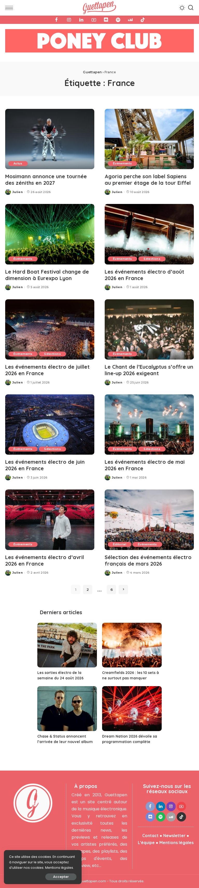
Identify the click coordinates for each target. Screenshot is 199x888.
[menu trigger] (10, 8)
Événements (122, 163)
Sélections (152, 259)
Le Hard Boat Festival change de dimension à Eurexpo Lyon (47, 274)
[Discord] (106, 20)
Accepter (61, 877)
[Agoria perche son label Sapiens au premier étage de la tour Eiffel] (149, 139)
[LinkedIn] (81, 20)
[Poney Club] (99, 42)
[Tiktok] (143, 20)
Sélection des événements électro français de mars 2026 (148, 560)
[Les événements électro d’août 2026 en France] (149, 234)
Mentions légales (176, 842)
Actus (18, 163)
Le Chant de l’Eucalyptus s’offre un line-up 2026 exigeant (149, 369)
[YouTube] (94, 20)
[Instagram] (69, 20)
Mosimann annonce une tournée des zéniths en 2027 (46, 179)
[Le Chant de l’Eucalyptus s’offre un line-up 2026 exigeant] (149, 329)
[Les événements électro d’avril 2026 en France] (49, 519)
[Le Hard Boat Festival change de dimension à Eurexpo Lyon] (49, 234)
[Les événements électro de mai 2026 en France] (149, 424)
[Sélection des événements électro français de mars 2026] (149, 519)
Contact (150, 835)
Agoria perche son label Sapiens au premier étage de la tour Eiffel (148, 179)
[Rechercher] (191, 8)
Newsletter (174, 835)
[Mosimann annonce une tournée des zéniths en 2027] (49, 139)
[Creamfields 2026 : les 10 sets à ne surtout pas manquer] (132, 645)
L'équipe (146, 842)
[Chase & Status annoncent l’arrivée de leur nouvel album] (67, 708)
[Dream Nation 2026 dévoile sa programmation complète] (132, 708)
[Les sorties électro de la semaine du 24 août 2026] (67, 645)
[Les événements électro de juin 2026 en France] (49, 424)
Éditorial (119, 544)
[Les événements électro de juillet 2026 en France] (49, 329)
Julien (17, 192)
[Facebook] (56, 20)
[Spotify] (118, 20)
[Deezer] (130, 20)
